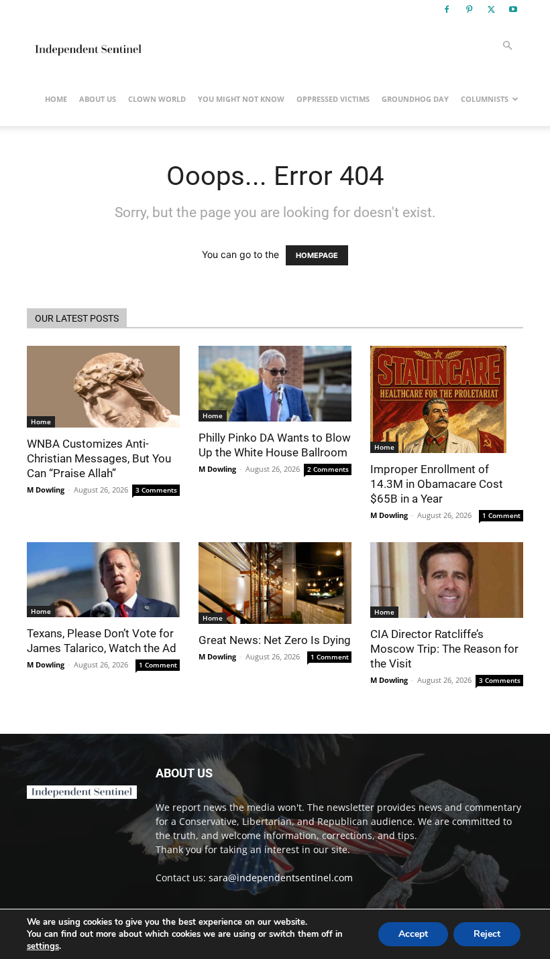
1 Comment (501, 515)
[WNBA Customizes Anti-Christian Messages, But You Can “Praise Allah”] (103, 387)
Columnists (484, 99)
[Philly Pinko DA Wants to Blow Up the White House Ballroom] (275, 384)
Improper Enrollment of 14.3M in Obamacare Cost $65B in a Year (436, 483)
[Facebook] (447, 9)
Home (56, 99)
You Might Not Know (241, 99)
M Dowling (45, 490)
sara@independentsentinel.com (281, 877)
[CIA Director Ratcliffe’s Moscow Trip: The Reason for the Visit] (446, 580)
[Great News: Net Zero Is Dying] (275, 583)
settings (43, 946)
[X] (491, 9)
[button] (507, 46)
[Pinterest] (469, 9)
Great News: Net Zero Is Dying (275, 640)
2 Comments (328, 469)
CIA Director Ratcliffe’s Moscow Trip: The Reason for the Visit (444, 648)
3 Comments (156, 490)
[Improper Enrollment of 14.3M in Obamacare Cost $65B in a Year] (446, 399)
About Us (97, 99)
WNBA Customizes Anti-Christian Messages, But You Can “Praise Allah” (99, 458)
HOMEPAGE (317, 255)
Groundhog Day (415, 99)
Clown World (157, 99)
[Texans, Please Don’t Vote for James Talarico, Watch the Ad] (103, 579)
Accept (413, 934)
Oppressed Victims (333, 99)
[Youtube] (513, 9)
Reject (487, 934)
